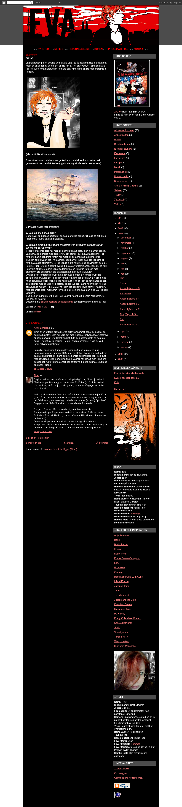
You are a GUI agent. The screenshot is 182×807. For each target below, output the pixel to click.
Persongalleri (121, 172)
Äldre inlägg (102, 442)
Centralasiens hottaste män (128, 777)
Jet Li (117, 590)
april (123, 331)
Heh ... (123, 278)
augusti (125, 258)
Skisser (37, 312)
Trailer (117, 195)
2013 (121, 218)
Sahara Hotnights (123, 623)
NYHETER (43, 49)
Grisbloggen (120, 773)
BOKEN (98, 49)
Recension (125, 293)
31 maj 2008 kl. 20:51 (43, 369)
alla (43, 301)
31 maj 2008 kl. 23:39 (43, 432)
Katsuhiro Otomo (123, 604)
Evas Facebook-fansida (126, 378)
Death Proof (120, 553)
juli (122, 263)
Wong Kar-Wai (121, 641)
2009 (121, 228)
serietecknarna (65, 301)
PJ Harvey (119, 613)
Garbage (118, 572)
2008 (121, 233)
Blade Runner (121, 544)
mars (124, 337)
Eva (122, 319)
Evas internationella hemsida (129, 373)
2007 (121, 354)
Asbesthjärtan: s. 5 (130, 288)
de (46, 301)
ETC (116, 563)
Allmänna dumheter (124, 130)
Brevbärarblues (122, 144)
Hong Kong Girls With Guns (128, 576)
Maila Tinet (120, 389)
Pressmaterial (121, 176)
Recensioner (120, 181)
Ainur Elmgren (41, 327)
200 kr (117, 111)
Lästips (118, 162)
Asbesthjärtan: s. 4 (130, 298)
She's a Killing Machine (126, 185)
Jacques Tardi (121, 586)
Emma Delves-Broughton (127, 558)
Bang (117, 540)
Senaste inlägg (33, 442)
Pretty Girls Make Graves (127, 618)
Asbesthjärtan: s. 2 (130, 309)
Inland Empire (121, 581)
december (126, 237)
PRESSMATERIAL (118, 49)
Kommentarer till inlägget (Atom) (60, 449)
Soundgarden (121, 632)
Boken (117, 139)
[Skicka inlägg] (52, 307)
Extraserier (119, 153)
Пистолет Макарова (125, 646)
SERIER (58, 49)
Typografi (119, 199)
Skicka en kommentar (37, 438)
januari (124, 347)
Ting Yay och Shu (129, 314)
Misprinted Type (122, 609)
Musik (117, 167)
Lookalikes (119, 158)
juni (123, 268)
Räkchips (136, 513)
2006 (121, 359)
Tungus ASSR (121, 768)
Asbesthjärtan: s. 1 (130, 324)
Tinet (36, 375)
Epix (116, 382)
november (126, 242)
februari (125, 342)
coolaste (53, 301)
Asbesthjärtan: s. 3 (130, 304)
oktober (125, 248)
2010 (121, 223)
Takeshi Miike (121, 636)
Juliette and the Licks (125, 600)
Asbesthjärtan (121, 135)
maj (123, 274)
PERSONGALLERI (79, 49)
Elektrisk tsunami (123, 148)
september (126, 253)
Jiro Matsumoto (122, 595)
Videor (117, 204)
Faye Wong (120, 567)
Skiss (123, 283)
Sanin (117, 627)
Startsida (68, 442)
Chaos (117, 549)
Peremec (135, 744)
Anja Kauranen (121, 535)
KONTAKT (139, 49)
